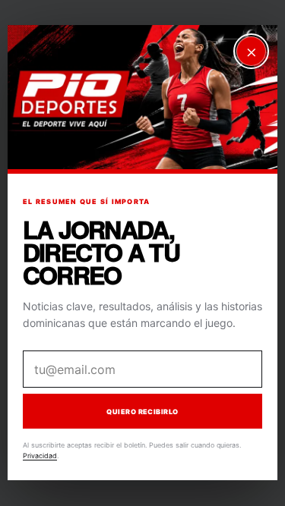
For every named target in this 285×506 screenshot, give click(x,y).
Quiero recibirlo (142, 411)
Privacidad (40, 455)
